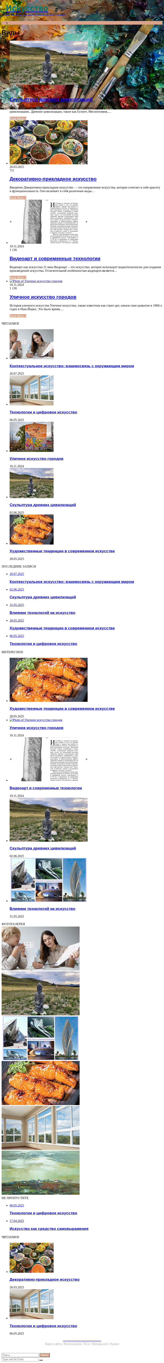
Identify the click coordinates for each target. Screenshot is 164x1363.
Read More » (18, 118)
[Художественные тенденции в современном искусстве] (86, 530)
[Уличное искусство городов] (86, 281)
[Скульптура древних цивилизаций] (86, 63)
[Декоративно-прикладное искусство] (86, 142)
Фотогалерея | (73, 1344)
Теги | (87, 1344)
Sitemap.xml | (101, 1344)
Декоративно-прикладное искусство (53, 179)
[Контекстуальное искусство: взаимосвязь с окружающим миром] (86, 344)
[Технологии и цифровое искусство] (86, 390)
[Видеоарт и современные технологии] (86, 222)
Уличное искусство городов (43, 297)
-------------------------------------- (82, 1340)
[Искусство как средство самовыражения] (82, 1173)
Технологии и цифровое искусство (43, 412)
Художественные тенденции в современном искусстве (62, 551)
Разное (114, 1344)
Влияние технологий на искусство (42, 909)
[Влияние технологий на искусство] (86, 880)
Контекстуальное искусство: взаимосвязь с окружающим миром (72, 366)
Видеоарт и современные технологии (55, 258)
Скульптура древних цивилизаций (51, 99)
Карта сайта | (54, 1344)
